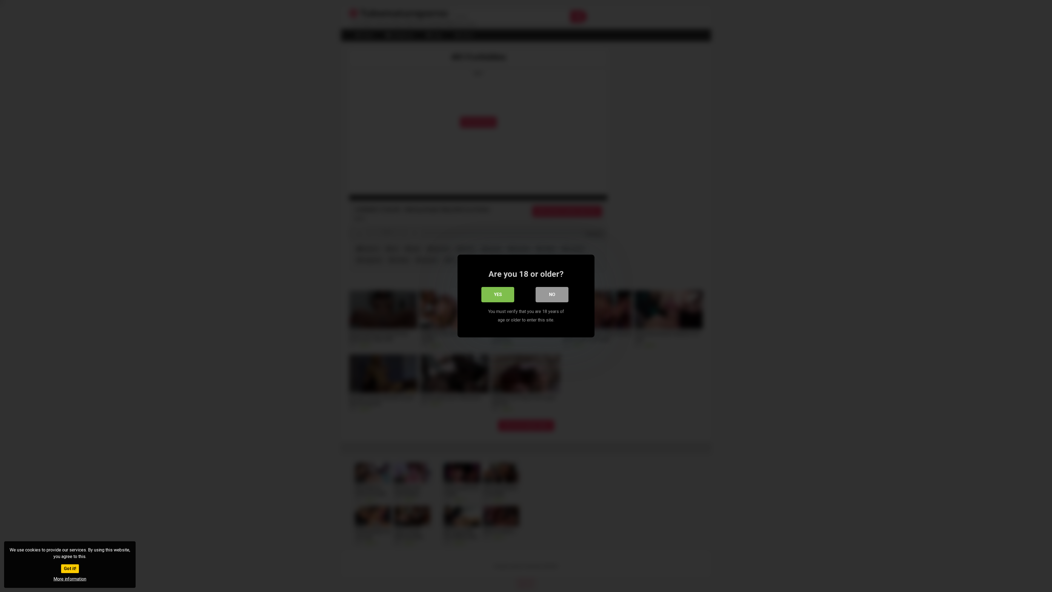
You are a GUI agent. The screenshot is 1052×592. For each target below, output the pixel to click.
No (552, 294)
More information (69, 579)
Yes (498, 294)
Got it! (70, 568)
